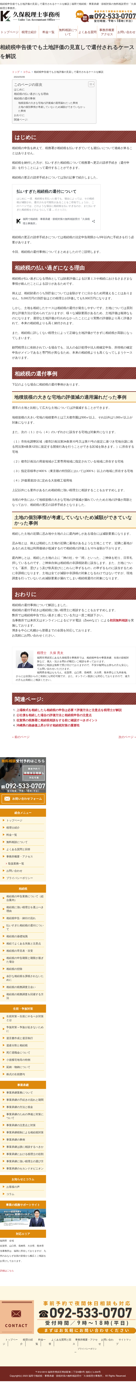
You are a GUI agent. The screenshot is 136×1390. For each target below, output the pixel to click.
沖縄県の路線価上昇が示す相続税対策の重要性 (48, 725)
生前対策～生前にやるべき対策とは (25, 1018)
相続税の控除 (14, 969)
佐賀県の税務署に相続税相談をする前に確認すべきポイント (57, 720)
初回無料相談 (119, 620)
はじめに (19, 89)
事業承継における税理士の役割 (25, 1154)
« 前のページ (21, 736)
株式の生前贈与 (15, 1074)
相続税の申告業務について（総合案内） (25, 898)
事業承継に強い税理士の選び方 (25, 1161)
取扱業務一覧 (16, 863)
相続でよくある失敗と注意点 (23, 943)
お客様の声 (13, 1186)
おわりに (19, 115)
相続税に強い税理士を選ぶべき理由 (25, 909)
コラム (26, 71)
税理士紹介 (29, 32)
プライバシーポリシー (19, 878)
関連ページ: (21, 119)
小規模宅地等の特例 (18, 1059)
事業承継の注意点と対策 (21, 1125)
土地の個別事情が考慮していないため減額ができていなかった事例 (51, 108)
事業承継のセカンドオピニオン (25, 1168)
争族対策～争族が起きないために (25, 1029)
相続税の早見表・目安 (19, 950)
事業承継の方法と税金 (19, 1107)
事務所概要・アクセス (19, 856)
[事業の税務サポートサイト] (23, 1224)
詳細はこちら (7, 1270)
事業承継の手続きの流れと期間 (25, 1099)
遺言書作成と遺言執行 (19, 1038)
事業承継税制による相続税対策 (25, 1132)
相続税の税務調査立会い (21, 987)
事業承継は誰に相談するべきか (25, 1146)
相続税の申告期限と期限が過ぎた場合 (25, 959)
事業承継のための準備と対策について (25, 1116)
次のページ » (127, 736)
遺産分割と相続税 (17, 1045)
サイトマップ (123, 1341)
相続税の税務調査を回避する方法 (25, 996)
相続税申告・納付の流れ (21, 918)
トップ (15, 71)
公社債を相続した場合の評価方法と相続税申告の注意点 (54, 715)
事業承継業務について (19, 1092)
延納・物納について (18, 1067)
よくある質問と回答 (18, 849)
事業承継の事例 (15, 1139)
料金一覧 (48, 32)
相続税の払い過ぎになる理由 (31, 93)
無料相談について (68, 31)
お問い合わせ (126, 32)
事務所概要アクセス (106, 31)
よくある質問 (87, 32)
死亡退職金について (18, 1052)
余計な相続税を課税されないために (25, 977)
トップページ (10, 32)
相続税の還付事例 (24, 98)
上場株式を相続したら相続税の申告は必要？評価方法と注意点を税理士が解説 (69, 710)
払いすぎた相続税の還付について (25, 927)
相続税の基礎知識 (17, 936)
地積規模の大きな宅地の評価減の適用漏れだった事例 (48, 102)
